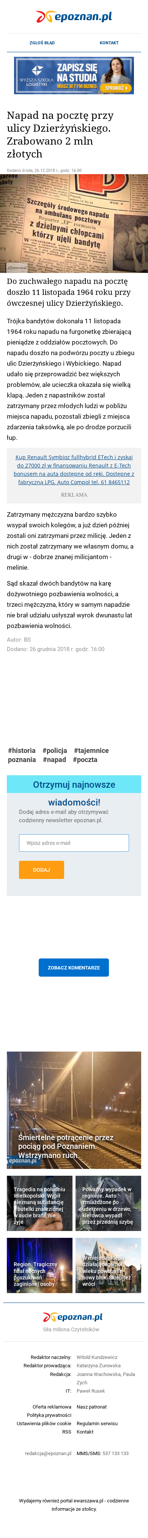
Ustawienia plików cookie (44, 1423)
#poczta (85, 759)
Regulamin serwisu (97, 1423)
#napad (54, 759)
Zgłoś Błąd (42, 43)
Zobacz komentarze (74, 968)
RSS (66, 1432)
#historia (22, 750)
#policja (55, 750)
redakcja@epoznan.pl (48, 1453)
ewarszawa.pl (88, 1500)
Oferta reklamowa (52, 1407)
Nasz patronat (92, 1407)
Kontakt (109, 43)
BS (27, 639)
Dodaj (41, 869)
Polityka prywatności (49, 1415)
